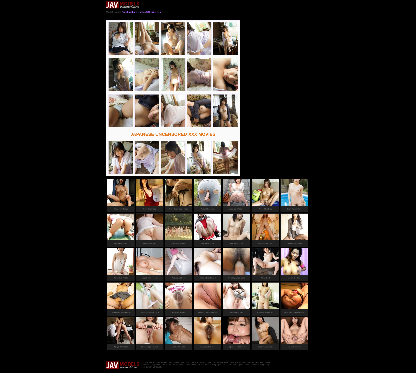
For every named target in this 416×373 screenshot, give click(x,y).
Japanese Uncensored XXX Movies (172, 134)
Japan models (122, 5)
